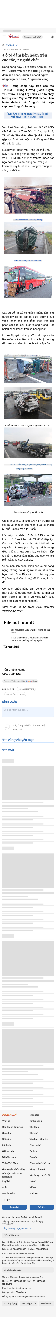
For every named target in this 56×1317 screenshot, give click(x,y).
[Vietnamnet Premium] (9, 1116)
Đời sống (7, 1139)
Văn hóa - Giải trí (39, 1139)
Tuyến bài (14, 1207)
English (6, 1181)
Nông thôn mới (38, 1169)
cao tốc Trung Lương (15, 694)
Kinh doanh (36, 1121)
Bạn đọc (34, 1157)
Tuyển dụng (46, 1303)
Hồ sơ (33, 1181)
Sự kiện (41, 1207)
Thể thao (34, 1127)
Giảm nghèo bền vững (13, 1169)
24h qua (6, 1199)
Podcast (34, 1193)
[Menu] (4, 37)
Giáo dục (6, 1133)
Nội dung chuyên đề (40, 1175)
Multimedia (8, 1193)
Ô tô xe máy (8, 1151)
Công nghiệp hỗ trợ (40, 1163)
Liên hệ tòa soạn (11, 1235)
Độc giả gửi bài (29, 1303)
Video (33, 1187)
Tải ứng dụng (10, 1303)
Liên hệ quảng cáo (13, 1270)
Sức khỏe (6, 1145)
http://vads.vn (18, 1292)
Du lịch (33, 1151)
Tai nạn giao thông (26, 689)
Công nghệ (35, 1145)
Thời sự (10, 45)
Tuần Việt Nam (10, 1163)
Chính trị (34, 1115)
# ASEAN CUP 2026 (32, 37)
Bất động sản (9, 1157)
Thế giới (34, 1133)
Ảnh (4, 1187)
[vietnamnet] (14, 38)
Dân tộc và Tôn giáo (12, 1127)
